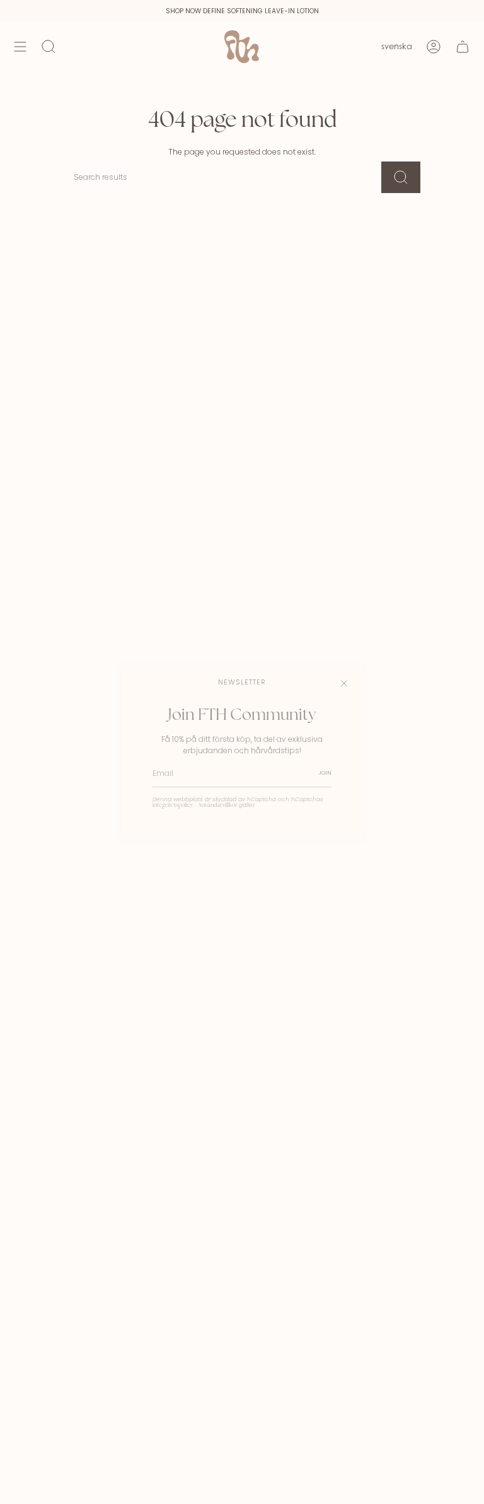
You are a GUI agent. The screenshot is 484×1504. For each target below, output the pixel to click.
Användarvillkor (218, 805)
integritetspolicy (174, 805)
